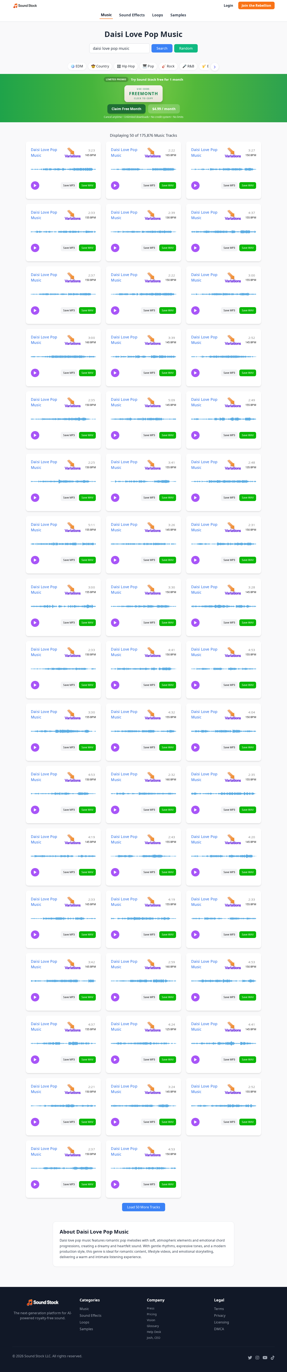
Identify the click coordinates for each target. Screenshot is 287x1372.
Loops (157, 14)
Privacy (219, 1315)
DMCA (219, 1329)
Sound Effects (132, 14)
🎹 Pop (148, 66)
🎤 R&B (188, 66)
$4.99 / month (164, 109)
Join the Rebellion (256, 5)
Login (228, 5)
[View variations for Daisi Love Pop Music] (72, 152)
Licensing (221, 1322)
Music (106, 14)
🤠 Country (100, 66)
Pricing (152, 1314)
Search (162, 48)
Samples (178, 14)
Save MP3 (69, 185)
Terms (219, 1308)
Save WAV (87, 185)
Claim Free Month (126, 109)
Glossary (153, 1326)
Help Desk (154, 1332)
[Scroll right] (215, 67)
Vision (151, 1320)
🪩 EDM (77, 66)
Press (150, 1308)
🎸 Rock (168, 66)
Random (186, 48)
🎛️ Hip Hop (126, 66)
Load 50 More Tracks (143, 1207)
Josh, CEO (153, 1338)
